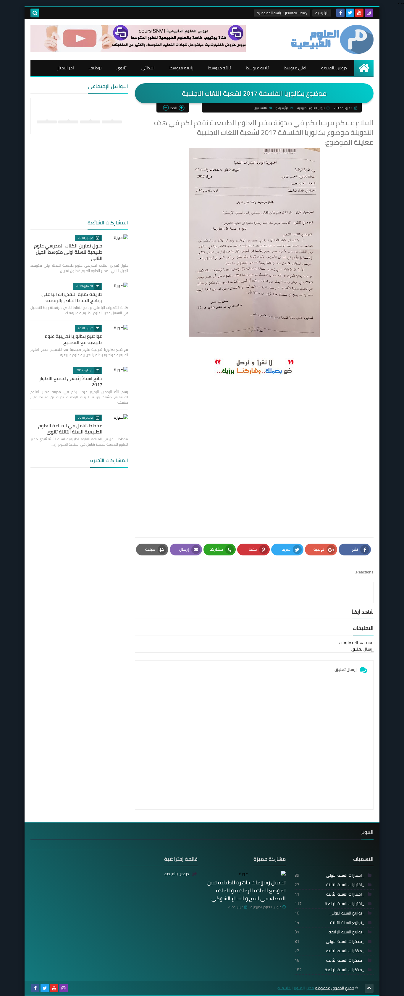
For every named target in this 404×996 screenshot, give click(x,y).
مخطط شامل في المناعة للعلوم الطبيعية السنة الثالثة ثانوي (70, 428)
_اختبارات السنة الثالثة (330, 885)
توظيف (95, 68)
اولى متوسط (295, 68)
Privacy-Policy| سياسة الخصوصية (282, 12)
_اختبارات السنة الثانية (330, 894)
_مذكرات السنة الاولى (330, 941)
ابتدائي (148, 68)
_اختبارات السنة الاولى (330, 875)
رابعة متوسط (181, 68)
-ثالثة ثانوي (261, 108)
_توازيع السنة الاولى (330, 913)
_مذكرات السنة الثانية (330, 960)
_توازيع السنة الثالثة (330, 922)
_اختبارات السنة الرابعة (330, 903)
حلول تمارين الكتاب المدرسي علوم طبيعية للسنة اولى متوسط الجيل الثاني (68, 252)
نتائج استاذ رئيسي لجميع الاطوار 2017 (70, 381)
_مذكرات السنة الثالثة (330, 951)
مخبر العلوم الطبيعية (295, 988)
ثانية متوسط (257, 68)
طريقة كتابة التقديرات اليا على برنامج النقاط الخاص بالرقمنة (71, 297)
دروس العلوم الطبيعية (266, 907)
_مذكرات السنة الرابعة (330, 970)
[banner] (138, 50)
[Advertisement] (254, 460)
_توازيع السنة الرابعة (330, 932)
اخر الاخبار (65, 68)
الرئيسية (321, 12)
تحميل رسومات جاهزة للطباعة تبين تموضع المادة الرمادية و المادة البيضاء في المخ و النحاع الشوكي (246, 890)
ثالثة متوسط (219, 68)
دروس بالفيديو (334, 68)
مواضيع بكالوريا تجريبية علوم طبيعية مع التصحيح (73, 339)
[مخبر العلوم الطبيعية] (331, 39)
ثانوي (122, 68)
